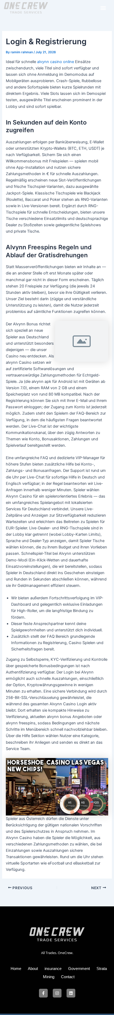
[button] (103, 7)
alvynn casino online (55, 61)
